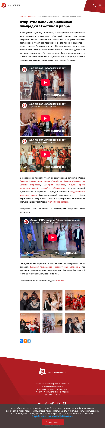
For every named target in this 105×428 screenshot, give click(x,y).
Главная (23, 16)
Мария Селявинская (74, 181)
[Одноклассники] (25, 341)
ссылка (60, 280)
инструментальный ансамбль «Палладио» (42, 188)
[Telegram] (29, 341)
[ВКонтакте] (21, 341)
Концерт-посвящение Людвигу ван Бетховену (56, 266)
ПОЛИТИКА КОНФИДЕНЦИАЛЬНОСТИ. (52, 389)
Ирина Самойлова (53, 181)
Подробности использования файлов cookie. (53, 416)
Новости (31, 16)
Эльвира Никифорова (31, 181)
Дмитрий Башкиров (54, 184)
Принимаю (52, 422)
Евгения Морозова (30, 184)
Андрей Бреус (77, 184)
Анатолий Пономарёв (58, 201)
